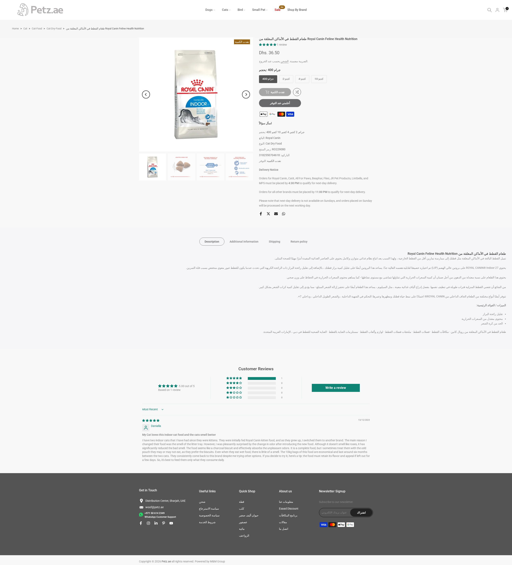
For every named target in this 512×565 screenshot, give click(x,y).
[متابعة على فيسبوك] (141, 523)
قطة (241, 501)
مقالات (283, 522)
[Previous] (146, 94)
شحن (202, 501)
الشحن (285, 61)
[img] (150, 420)
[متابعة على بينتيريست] (163, 523)
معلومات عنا (286, 501)
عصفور (243, 522)
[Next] (246, 94)
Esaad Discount (288, 508)
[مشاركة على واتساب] (283, 214)
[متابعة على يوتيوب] (171, 523)
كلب (241, 508)
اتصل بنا (283, 528)
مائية (242, 528)
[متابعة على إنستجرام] (148, 523)
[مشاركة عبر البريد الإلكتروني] (276, 214)
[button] (268, 44)
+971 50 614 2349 (155, 513)
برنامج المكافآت (288, 515)
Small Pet (258, 10)
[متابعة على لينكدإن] (156, 523)
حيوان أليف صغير (249, 515)
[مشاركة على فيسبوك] (261, 214)
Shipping (274, 241)
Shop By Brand (297, 10)
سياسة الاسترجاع (209, 508)
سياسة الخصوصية (209, 515)
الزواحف (244, 535)
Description (212, 241)
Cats (225, 10)
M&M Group (217, 561)
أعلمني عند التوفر (280, 103)
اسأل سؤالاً (265, 123)
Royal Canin (273, 137)
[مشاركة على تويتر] (268, 214)
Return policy (299, 241)
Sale (279, 9)
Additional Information (244, 241)
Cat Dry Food (274, 143)
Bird (240, 10)
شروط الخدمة (207, 522)
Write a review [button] (335, 388)
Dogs (209, 10)
